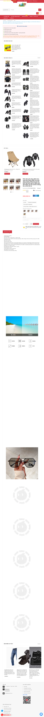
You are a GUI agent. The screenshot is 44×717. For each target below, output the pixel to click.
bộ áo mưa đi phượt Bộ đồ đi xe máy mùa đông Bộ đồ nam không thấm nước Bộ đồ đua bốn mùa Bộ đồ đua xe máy (16, 110)
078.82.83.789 (7, 690)
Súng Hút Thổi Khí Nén (7, 709)
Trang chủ (7, 16)
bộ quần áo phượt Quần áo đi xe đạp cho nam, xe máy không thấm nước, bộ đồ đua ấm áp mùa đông (16, 90)
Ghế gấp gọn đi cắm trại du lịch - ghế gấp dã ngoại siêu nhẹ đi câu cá (12, 169)
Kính (14, 20)
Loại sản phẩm (5, 9)
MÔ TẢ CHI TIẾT (7, 231)
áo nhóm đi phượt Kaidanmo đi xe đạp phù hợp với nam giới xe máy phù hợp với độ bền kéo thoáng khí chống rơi (16, 84)
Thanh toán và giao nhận (28, 689)
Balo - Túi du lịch (34, 16)
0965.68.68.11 (7, 689)
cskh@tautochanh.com (8, 693)
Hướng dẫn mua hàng (27, 688)
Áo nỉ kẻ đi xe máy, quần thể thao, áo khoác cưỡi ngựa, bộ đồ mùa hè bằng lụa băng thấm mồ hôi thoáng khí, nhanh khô (16, 78)
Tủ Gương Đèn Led (7, 712)
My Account (21, 0)
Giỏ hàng (35, 0)
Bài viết (6, 18)
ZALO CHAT (25, 694)
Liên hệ (12, 18)
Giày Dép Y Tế (6, 706)
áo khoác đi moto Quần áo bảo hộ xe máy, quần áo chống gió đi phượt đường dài (31, 169)
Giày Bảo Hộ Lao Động (7, 708)
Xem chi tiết (7, 173)
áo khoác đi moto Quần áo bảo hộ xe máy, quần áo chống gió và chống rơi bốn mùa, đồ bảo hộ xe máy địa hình (16, 104)
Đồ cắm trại (25, 16)
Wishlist (26, 0)
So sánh (30, 0)
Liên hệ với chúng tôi (27, 693)
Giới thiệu (25, 686)
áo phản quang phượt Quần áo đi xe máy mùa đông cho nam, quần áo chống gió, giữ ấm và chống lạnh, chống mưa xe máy (16, 97)
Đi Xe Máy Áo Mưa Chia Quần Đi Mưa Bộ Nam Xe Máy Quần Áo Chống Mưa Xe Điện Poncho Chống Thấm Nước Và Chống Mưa (16, 117)
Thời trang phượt (16, 16)
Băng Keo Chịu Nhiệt (7, 711)
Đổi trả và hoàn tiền (27, 691)
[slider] (25, 190)
